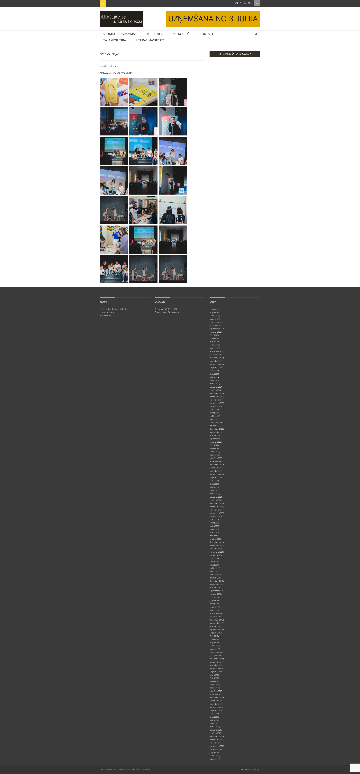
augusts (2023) (216, 406)
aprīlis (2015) (215, 723)
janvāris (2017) (215, 655)
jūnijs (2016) (214, 678)
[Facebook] (240, 2)
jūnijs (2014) (214, 752)
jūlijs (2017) (214, 636)
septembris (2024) (217, 364)
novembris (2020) (217, 506)
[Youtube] (244, 2)
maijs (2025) (214, 341)
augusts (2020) (216, 516)
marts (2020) (215, 532)
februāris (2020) (216, 535)
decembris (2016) (217, 658)
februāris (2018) (216, 613)
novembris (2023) (217, 396)
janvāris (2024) (215, 390)
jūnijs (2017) (214, 639)
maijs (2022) (214, 448)
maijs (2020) (214, 526)
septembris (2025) (217, 328)
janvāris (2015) (215, 733)
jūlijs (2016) (214, 675)
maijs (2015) (214, 720)
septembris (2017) (217, 629)
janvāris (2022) (215, 461)
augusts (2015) (216, 710)
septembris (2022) (217, 438)
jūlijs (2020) (214, 519)
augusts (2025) (216, 332)
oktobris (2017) (216, 626)
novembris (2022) (217, 432)
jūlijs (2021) (214, 480)
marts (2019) (215, 571)
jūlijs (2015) (214, 713)
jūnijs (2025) (214, 338)
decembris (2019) (217, 542)
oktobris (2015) (216, 704)
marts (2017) (215, 649)
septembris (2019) (217, 552)
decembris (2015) (217, 697)
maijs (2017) (214, 642)
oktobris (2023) (216, 400)
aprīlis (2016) (215, 684)
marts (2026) (215, 319)
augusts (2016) (216, 671)
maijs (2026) (214, 312)
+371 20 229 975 (170, 309)
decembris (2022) (217, 429)
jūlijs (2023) (214, 409)
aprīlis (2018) (215, 607)
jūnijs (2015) (214, 717)
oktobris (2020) (216, 510)
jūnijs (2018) (214, 600)
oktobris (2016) (216, 665)
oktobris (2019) (216, 548)
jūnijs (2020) (214, 522)
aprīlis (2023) (215, 416)
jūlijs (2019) (214, 558)
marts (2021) (215, 493)
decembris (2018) (217, 581)
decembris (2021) (217, 464)
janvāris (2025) (215, 354)
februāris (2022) (216, 458)
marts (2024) (215, 383)
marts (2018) (215, 610)
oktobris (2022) (216, 435)
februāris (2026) (216, 322)
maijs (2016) (214, 681)
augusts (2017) (216, 632)
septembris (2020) (217, 513)
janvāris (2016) (215, 694)
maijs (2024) (214, 377)
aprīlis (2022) (215, 451)
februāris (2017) (216, 652)
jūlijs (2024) (214, 370)
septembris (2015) (217, 707)
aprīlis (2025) (215, 345)
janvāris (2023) (215, 425)
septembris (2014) (217, 746)
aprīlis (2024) (215, 380)
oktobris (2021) (216, 471)
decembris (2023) (217, 393)
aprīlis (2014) (215, 755)
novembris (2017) (217, 623)
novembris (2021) (217, 467)
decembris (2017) (217, 620)
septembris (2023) (217, 403)
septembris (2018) (217, 590)
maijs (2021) (214, 487)
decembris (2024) (217, 357)
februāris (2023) (216, 422)
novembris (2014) (217, 739)
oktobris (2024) (216, 361)
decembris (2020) (217, 503)
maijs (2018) (214, 603)
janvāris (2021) (215, 500)
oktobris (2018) (216, 587)
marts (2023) (215, 419)
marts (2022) (215, 455)
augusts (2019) (216, 555)
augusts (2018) (216, 594)
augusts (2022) (216, 442)
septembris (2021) (217, 474)
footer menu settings (250, 769)
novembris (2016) (217, 662)
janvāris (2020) (215, 539)
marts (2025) (215, 348)
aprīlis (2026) (215, 315)
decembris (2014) (217, 736)
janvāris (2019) (215, 577)
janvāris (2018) (215, 616)
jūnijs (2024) (214, 374)
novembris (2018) (217, 584)
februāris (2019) (216, 574)
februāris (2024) (216, 387)
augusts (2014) (216, 749)
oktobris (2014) (216, 743)
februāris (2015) (216, 730)
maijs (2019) (214, 565)
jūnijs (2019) (214, 561)
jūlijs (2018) (214, 597)
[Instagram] (249, 2)
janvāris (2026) (215, 325)
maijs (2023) (214, 412)
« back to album (108, 66)
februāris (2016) (216, 691)
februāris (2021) (216, 497)
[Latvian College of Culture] (235, 2)
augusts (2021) (216, 477)
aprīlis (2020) (215, 529)
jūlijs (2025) (214, 335)
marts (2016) (215, 687)
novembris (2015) (217, 700)
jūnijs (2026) (214, 309)
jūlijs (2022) (214, 445)
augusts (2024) (216, 367)
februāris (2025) (216, 351)
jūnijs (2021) (214, 484)
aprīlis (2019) (215, 568)
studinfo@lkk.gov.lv (171, 312)
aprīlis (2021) (215, 490)
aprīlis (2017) (215, 645)
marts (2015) (215, 726)
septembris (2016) (217, 668)
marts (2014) (215, 759)
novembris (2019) (217, 545)
